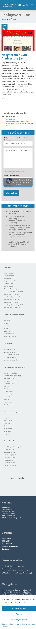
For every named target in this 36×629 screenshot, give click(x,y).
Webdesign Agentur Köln (11, 294)
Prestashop (7, 423)
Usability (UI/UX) (9, 284)
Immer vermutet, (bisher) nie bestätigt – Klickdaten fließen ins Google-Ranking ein (19, 228)
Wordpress (7, 320)
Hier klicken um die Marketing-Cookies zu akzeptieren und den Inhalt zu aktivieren (18, 182)
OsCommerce (8, 426)
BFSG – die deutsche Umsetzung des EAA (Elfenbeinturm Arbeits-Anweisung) (17, 219)
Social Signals (8, 402)
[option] (18, 487)
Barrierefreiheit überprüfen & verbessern (19, 212)
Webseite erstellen (9, 273)
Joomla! (6, 326)
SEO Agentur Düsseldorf (11, 360)
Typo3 (6, 328)
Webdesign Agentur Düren (12, 299)
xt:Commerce (8, 428)
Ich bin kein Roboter (11, 176)
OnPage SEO (8, 381)
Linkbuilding (7, 397)
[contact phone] (24, 5)
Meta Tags (7, 386)
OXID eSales (7, 431)
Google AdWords (9, 405)
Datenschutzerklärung (18, 624)
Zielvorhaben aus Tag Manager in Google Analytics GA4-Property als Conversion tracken (20, 236)
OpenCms (7, 331)
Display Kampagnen (10, 455)
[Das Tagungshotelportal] (18, 487)
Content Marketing (9, 463)
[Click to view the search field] (27, 5)
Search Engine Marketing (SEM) (13, 447)
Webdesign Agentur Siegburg (12, 307)
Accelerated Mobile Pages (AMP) (13, 291)
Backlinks (7, 399)
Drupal (6, 323)
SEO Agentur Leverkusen (11, 355)
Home (4, 19)
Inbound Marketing (10, 465)
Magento (7, 418)
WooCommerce (8, 420)
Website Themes (9, 286)
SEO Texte (7, 389)
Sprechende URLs (9, 384)
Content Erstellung (9, 276)
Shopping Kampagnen (10, 452)
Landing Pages (8, 391)
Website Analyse (9, 378)
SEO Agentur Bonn (9, 352)
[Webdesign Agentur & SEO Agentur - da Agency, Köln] (8, 4)
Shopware (7, 434)
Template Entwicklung (10, 289)
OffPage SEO (8, 394)
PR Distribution (8, 460)
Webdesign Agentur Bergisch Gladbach (15, 305)
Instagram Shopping (10, 457)
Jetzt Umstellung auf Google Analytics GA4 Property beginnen (19, 244)
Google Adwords (9, 449)
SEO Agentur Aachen (10, 357)
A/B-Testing (7, 278)
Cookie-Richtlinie (5, 625)
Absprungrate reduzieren (11, 281)
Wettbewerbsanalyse (10, 373)
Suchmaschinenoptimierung (12, 376)
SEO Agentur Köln (9, 349)
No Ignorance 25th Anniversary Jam (14, 56)
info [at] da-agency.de (15, 518)
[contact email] (20, 5)
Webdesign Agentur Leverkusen (13, 297)
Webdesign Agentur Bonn (11, 302)
